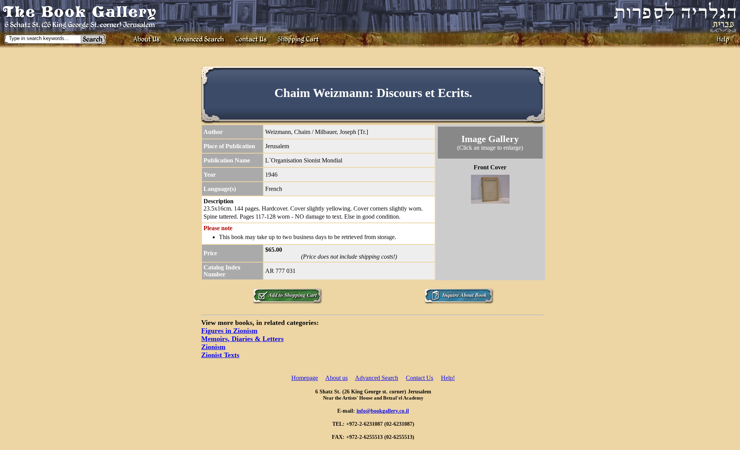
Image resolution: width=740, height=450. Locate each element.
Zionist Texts (220, 355)
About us (336, 378)
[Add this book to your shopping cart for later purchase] (287, 301)
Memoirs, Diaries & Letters (242, 339)
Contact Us (419, 378)
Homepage (304, 378)
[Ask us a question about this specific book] (459, 301)
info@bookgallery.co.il (383, 411)
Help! (448, 378)
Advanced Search (376, 378)
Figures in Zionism (229, 331)
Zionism (213, 347)
